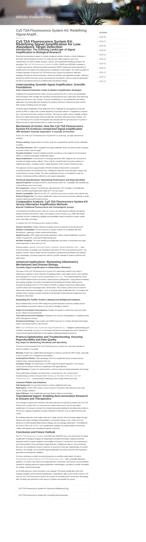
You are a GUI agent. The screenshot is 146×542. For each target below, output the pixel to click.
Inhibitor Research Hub (33, 17)
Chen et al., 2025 (61, 277)
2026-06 (102, 46)
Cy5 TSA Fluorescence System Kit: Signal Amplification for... (43, 328)
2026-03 (102, 59)
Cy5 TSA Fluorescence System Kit (41, 64)
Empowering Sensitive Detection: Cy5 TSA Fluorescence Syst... (40, 459)
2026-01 (102, 68)
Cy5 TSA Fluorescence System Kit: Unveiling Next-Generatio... (43, 495)
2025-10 (102, 81)
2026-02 (102, 64)
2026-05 (102, 50)
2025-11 (102, 77)
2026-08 (102, 37)
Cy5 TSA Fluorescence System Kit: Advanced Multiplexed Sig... (44, 488)
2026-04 (102, 55)
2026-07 (102, 41)
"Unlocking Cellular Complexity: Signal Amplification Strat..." (58, 247)
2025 (35, 426)
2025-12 (102, 72)
